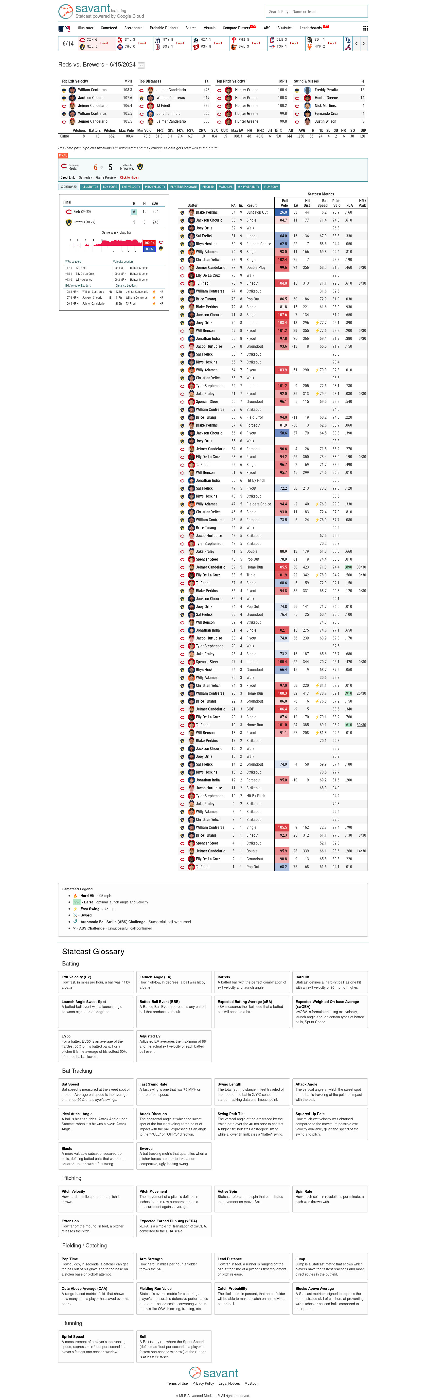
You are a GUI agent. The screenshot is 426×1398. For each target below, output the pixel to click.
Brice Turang (206, 299)
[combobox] (317, 11)
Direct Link (67, 177)
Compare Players (236, 28)
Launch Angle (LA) (155, 976)
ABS (267, 28)
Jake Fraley (205, 393)
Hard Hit (87, 895)
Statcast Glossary (93, 950)
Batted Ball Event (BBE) (160, 1001)
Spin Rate (304, 1191)
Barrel (89, 901)
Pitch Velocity (73, 1191)
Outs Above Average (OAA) (84, 1288)
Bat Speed (70, 1084)
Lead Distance (230, 1258)
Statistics (285, 28)
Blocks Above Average (315, 1288)
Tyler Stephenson (209, 385)
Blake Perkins (207, 212)
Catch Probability (232, 1288)
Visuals (209, 28)
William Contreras (92, 89)
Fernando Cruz (326, 113)
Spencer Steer (207, 401)
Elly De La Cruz (208, 275)
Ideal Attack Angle (77, 1113)
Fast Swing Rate (153, 1084)
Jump (300, 1258)
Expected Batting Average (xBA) (245, 1001)
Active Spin (227, 1191)
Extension (70, 1220)
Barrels (224, 976)
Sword (86, 915)
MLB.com (252, 1383)
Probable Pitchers (164, 28)
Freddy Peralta (326, 89)
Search (191, 28)
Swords (146, 1148)
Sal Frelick (204, 236)
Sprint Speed (73, 1336)
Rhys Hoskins (206, 244)
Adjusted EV (150, 1036)
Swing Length (229, 1084)
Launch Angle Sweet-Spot (84, 1001)
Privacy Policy (204, 1383)
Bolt (143, 1336)
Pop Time (70, 1258)
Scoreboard (133, 28)
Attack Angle (306, 1084)
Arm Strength (151, 1258)
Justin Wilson (325, 121)
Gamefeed (109, 28)
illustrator (85, 28)
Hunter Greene (246, 89)
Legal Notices (230, 1383)
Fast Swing (90, 908)
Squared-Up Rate (310, 1113)
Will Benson (205, 330)
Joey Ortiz (204, 228)
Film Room (271, 187)
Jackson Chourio (91, 97)
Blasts (67, 1148)
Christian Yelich (208, 259)
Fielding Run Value (156, 1288)
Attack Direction (153, 1113)
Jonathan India (168, 113)
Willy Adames (206, 251)
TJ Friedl (163, 105)
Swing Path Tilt (231, 1113)
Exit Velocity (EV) (76, 976)
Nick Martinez (326, 105)
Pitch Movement (153, 1191)
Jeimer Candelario (92, 105)
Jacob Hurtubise (209, 346)
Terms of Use (178, 1383)
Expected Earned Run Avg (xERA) (168, 1220)
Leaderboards (314, 28)
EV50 (66, 1036)
